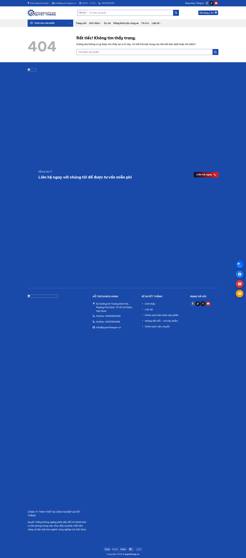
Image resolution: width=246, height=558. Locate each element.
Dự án (107, 23)
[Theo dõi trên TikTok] (212, 3)
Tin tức (145, 23)
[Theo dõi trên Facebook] (207, 3)
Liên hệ (156, 23)
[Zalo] (239, 264)
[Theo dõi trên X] (203, 303)
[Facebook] (239, 274)
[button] (194, 3)
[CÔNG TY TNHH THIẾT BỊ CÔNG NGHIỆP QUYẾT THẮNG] (42, 12)
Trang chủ (81, 23)
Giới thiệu (94, 23)
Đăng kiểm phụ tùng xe (126, 23)
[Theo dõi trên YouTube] (216, 3)
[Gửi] (176, 13)
